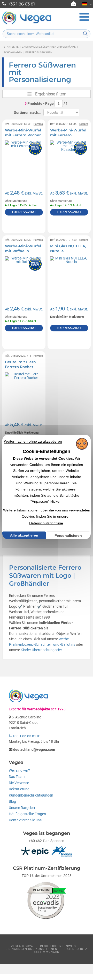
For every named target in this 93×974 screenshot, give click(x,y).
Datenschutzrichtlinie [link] (46, 523)
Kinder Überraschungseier (41, 650)
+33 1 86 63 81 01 (26, 736)
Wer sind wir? (19, 770)
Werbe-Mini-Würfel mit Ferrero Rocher (23, 133)
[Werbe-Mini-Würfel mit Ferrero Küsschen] (69, 159)
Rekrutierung (19, 789)
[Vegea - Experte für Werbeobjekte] (26, 23)
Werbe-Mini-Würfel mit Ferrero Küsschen (68, 135)
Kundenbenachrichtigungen (31, 795)
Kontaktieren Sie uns (25, 820)
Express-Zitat (24, 212)
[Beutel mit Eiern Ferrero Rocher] (24, 391)
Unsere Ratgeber (22, 808)
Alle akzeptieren (24, 535)
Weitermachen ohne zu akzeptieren (33, 441)
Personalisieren (68, 535)
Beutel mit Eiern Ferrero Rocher (20, 364)
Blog (12, 801)
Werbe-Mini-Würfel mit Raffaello (23, 249)
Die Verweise (19, 783)
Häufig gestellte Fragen (27, 814)
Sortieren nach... (27, 112)
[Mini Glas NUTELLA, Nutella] (69, 275)
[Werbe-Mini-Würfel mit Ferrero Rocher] (24, 159)
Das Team (17, 777)
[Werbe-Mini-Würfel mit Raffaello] (24, 275)
